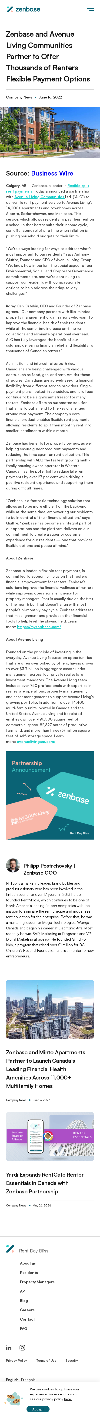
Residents (29, 1272)
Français (28, 1379)
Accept (38, 1409)
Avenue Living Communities (39, 196)
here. (68, 1399)
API (23, 1291)
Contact (27, 1319)
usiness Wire (54, 173)
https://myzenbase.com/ (39, 626)
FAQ (23, 1328)
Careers (27, 1310)
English (12, 1379)
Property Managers (37, 1282)
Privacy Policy (16, 1360)
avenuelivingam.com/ (36, 741)
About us (28, 1263)
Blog (24, 1300)
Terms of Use (46, 1360)
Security (72, 1360)
